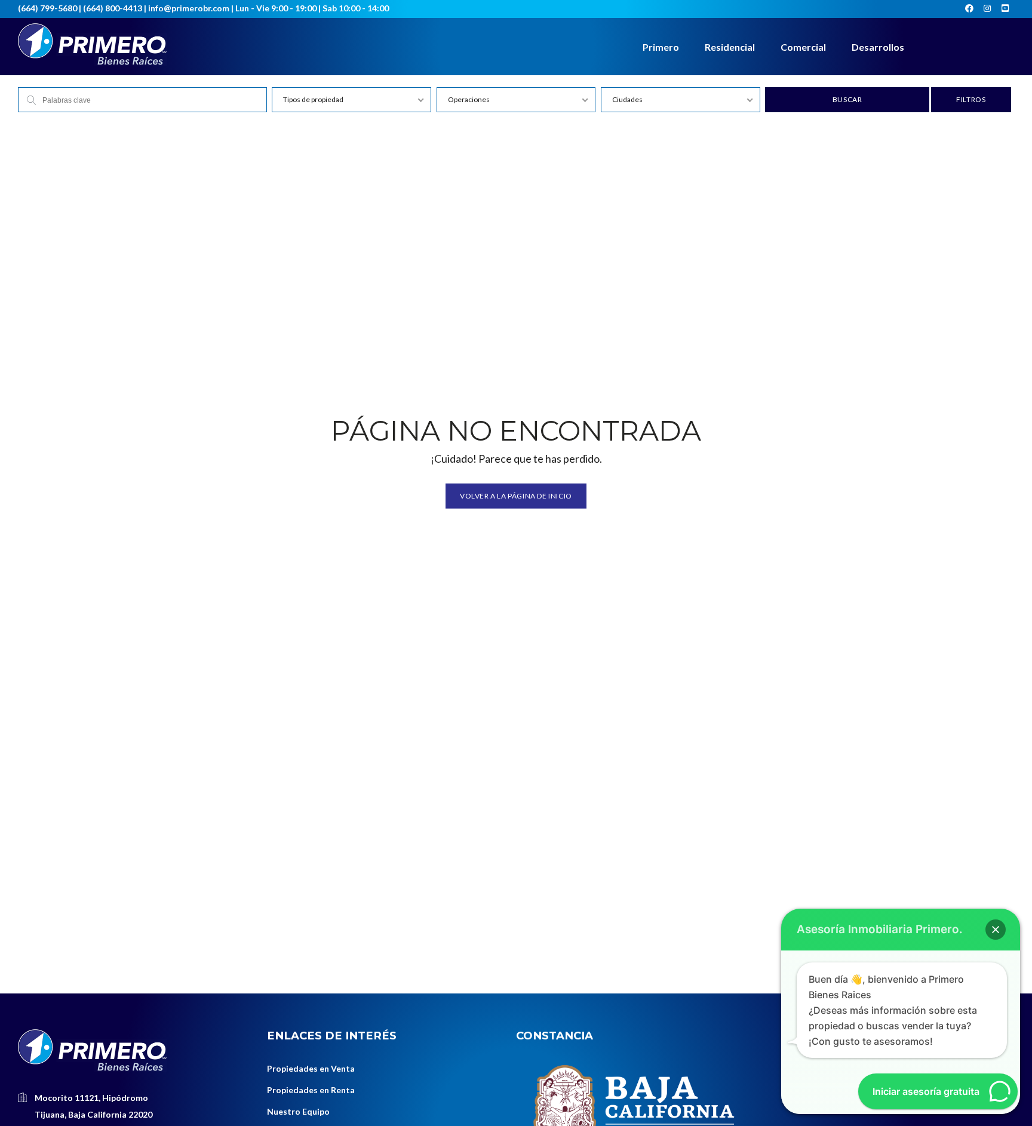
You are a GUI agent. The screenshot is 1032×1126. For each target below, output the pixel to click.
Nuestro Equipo (298, 1111)
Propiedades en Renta (311, 1090)
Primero (661, 47)
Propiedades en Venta (311, 1068)
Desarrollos (878, 47)
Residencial (730, 47)
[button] (995, 929)
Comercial (803, 47)
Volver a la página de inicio (516, 495)
